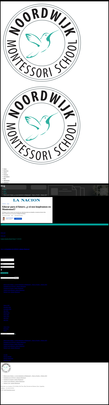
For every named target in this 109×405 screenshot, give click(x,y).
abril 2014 (6, 318)
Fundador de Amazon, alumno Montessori (13, 288)
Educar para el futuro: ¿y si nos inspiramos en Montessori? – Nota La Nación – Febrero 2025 (25, 284)
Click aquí (3, 232)
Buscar (2, 276)
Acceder (5, 354)
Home (5, 169)
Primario (6, 175)
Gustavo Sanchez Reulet (6, 239)
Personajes (6, 328)
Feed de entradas (7, 356)
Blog (5, 178)
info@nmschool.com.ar (9, 390)
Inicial (5, 173)
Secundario (6, 176)
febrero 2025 (7, 305)
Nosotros (6, 171)
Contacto (6, 182)
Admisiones (6, 180)
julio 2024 (6, 311)
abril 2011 (6, 320)
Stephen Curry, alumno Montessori (12, 292)
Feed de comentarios (8, 358)
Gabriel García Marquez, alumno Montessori (14, 290)
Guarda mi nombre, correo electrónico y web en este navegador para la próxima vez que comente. (25, 270)
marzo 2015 (6, 316)
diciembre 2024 (7, 307)
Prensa (5, 193)
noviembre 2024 (7, 309)
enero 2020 (6, 314)
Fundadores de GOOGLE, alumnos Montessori (15, 286)
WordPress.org (7, 360)
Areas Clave (6, 327)
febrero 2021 (7, 312)
